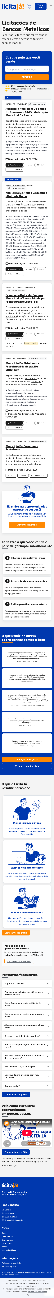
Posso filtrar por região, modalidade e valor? (24, 1045)
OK (27, 1295)
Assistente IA (15, 165)
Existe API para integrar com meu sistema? (21, 1076)
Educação (36, 381)
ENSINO (34, 201)
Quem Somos (7, 1240)
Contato (8, 1210)
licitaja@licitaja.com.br (14, 1220)
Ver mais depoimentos (27, 766)
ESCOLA (26, 201)
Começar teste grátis (27, 759)
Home (4, 1233)
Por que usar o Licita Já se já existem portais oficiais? (23, 993)
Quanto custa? (12, 1086)
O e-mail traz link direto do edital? (22, 1036)
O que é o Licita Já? (14, 983)
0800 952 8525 (11, 1213)
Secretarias (31, 378)
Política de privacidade (11, 1263)
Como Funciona (8, 1236)
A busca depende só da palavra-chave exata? (24, 1026)
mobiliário (15, 461)
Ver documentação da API (19, 961)
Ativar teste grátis (27, 524)
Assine (4, 1247)
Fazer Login (6, 1243)
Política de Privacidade (37, 1291)
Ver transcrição (10, 1165)
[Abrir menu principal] (51, 6)
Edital (41, 165)
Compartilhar (15, 169)
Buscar (27, 77)
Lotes (30, 165)
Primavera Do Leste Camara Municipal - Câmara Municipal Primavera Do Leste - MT (26, 298)
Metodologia (43, 89)
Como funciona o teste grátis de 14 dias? (22, 1004)
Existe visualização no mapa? (19, 1066)
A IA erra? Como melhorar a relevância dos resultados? (24, 1056)
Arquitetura (11, 316)
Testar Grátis (41, 6)
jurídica (32, 455)
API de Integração (9, 1266)
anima (28, 130)
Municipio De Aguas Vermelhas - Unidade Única (26, 194)
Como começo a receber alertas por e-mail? (24, 1015)
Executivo (34, 313)
